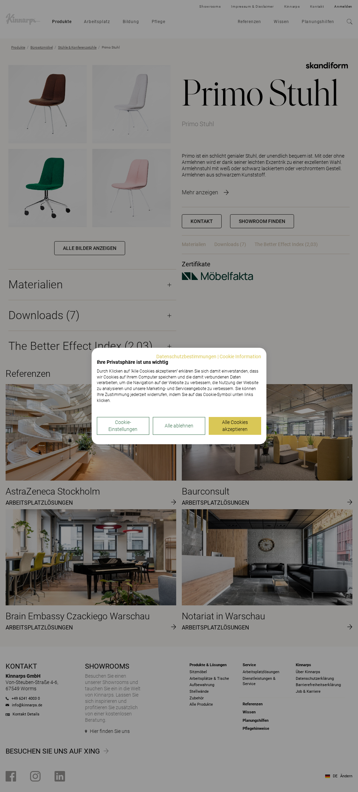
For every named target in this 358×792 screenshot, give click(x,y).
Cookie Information (240, 356)
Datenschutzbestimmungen (186, 356)
